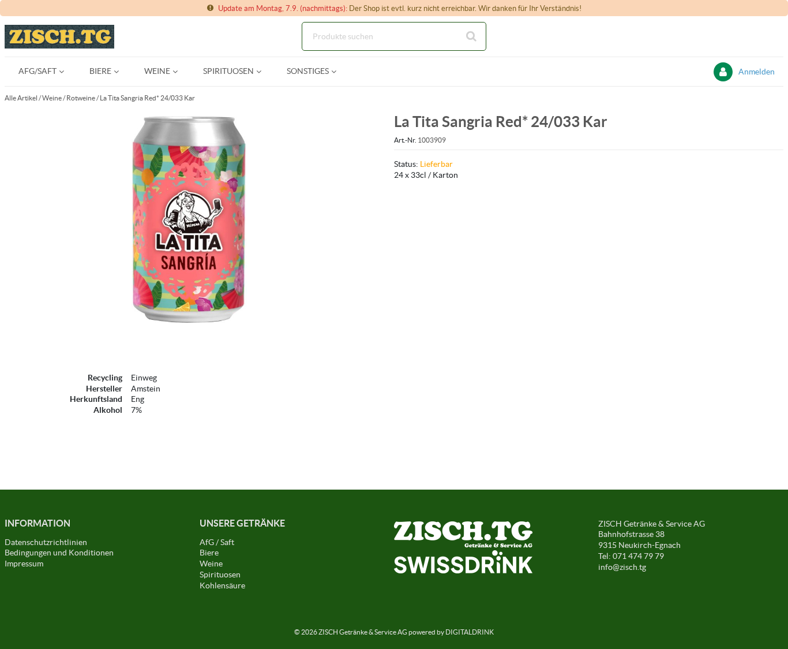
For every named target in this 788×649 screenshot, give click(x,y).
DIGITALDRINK (469, 632)
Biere (209, 552)
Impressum (24, 563)
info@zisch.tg (622, 567)
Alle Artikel (21, 98)
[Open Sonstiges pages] (338, 71)
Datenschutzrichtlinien (46, 542)
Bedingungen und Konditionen (59, 552)
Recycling (105, 377)
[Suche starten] (471, 36)
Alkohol (107, 410)
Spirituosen (220, 574)
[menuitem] (40, 71)
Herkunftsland (96, 399)
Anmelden (756, 71)
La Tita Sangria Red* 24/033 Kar (147, 98)
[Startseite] (59, 37)
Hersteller (104, 388)
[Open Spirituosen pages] (263, 71)
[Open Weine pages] (179, 71)
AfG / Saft (217, 542)
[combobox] (394, 36)
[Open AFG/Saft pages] (66, 71)
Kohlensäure (222, 585)
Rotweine (80, 98)
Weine (52, 98)
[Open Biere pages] (120, 71)
